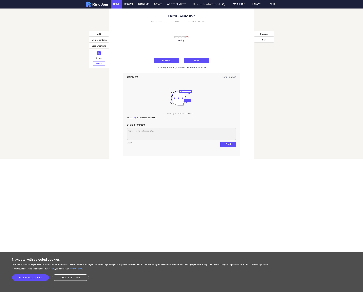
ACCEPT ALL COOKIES (30, 277)
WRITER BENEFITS (176, 4)
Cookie (51, 269)
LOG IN (272, 4)
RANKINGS (143, 4)
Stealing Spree (156, 22)
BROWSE (128, 4)
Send (228, 144)
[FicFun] (97, 4)
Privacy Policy (76, 269)
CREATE (158, 4)
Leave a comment (229, 77)
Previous (166, 60)
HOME (116, 4)
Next (196, 60)
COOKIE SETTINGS (70, 277)
